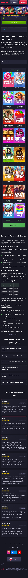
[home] (4, 2)
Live (11, 544)
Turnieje (21, 544)
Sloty (6, 544)
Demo (8, 80)
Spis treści (11, 547)
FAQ (18, 547)
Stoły (15, 544)
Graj (8, 77)
